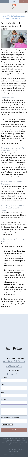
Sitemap (19, 444)
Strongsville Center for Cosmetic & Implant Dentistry (14, 439)
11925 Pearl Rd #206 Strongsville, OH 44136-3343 (14, 361)
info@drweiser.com (14, 367)
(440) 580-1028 (14, 365)
